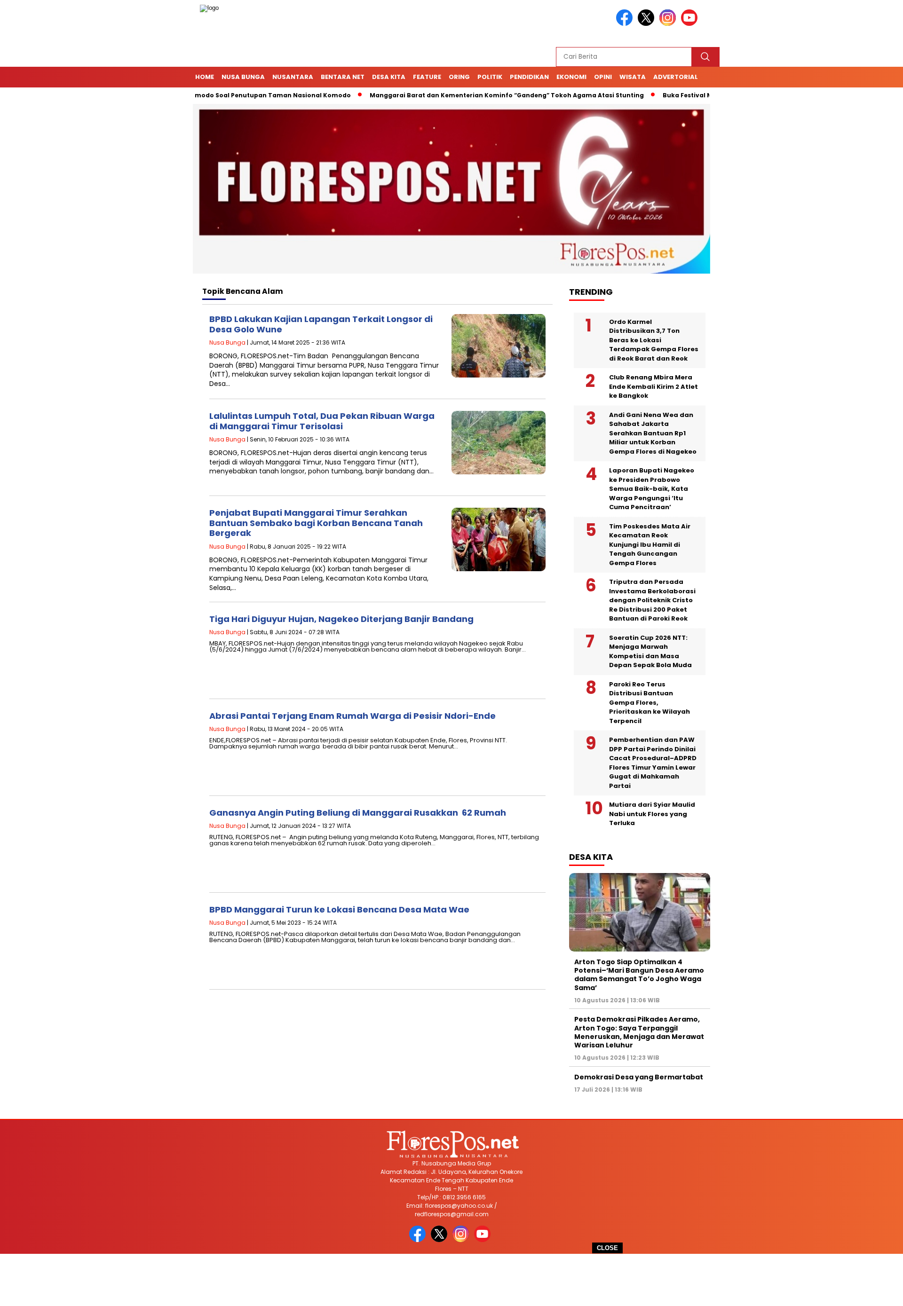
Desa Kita (388, 76)
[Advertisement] (451, 1280)
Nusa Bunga (243, 76)
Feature (427, 76)
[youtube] (691, 23)
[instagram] (669, 23)
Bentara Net (342, 76)
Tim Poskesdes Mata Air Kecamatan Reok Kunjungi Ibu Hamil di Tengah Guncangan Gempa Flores (649, 544)
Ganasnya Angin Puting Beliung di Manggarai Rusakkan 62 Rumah (357, 812)
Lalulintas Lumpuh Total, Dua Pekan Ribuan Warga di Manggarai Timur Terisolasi (322, 421)
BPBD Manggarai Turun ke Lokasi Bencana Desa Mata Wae (339, 909)
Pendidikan (529, 76)
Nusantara (292, 76)
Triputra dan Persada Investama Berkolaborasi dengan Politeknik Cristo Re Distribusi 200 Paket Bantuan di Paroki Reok (652, 600)
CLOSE (607, 1247)
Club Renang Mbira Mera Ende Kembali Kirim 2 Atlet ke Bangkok (653, 386)
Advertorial (675, 76)
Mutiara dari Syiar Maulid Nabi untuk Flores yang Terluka (652, 813)
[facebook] (626, 23)
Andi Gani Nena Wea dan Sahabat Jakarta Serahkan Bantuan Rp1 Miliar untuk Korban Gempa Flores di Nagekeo (653, 433)
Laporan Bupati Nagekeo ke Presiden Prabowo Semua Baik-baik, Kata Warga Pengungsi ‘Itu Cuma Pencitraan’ (651, 488)
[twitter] (647, 23)
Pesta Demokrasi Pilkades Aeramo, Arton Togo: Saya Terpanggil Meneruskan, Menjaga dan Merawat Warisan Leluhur (639, 1032)
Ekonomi (571, 76)
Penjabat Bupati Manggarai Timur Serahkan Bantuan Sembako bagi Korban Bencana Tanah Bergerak (316, 523)
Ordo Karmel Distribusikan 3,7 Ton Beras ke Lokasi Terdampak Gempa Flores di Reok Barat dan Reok (653, 340)
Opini (603, 76)
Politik (489, 76)
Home (204, 76)
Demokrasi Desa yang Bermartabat (638, 1077)
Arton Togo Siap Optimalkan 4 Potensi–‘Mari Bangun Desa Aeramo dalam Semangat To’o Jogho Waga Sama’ (639, 974)
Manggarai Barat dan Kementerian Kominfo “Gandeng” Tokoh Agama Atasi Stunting (468, 95)
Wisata (632, 76)
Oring (459, 76)
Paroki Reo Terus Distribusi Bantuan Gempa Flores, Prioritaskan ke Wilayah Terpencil (649, 702)
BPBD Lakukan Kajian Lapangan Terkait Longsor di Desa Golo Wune (321, 324)
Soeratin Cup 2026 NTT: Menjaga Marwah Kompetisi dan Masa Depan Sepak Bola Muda (650, 651)
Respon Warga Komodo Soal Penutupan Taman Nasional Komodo (206, 95)
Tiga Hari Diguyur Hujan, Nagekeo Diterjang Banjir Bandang (341, 619)
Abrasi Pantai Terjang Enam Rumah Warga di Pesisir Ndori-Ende (352, 716)
